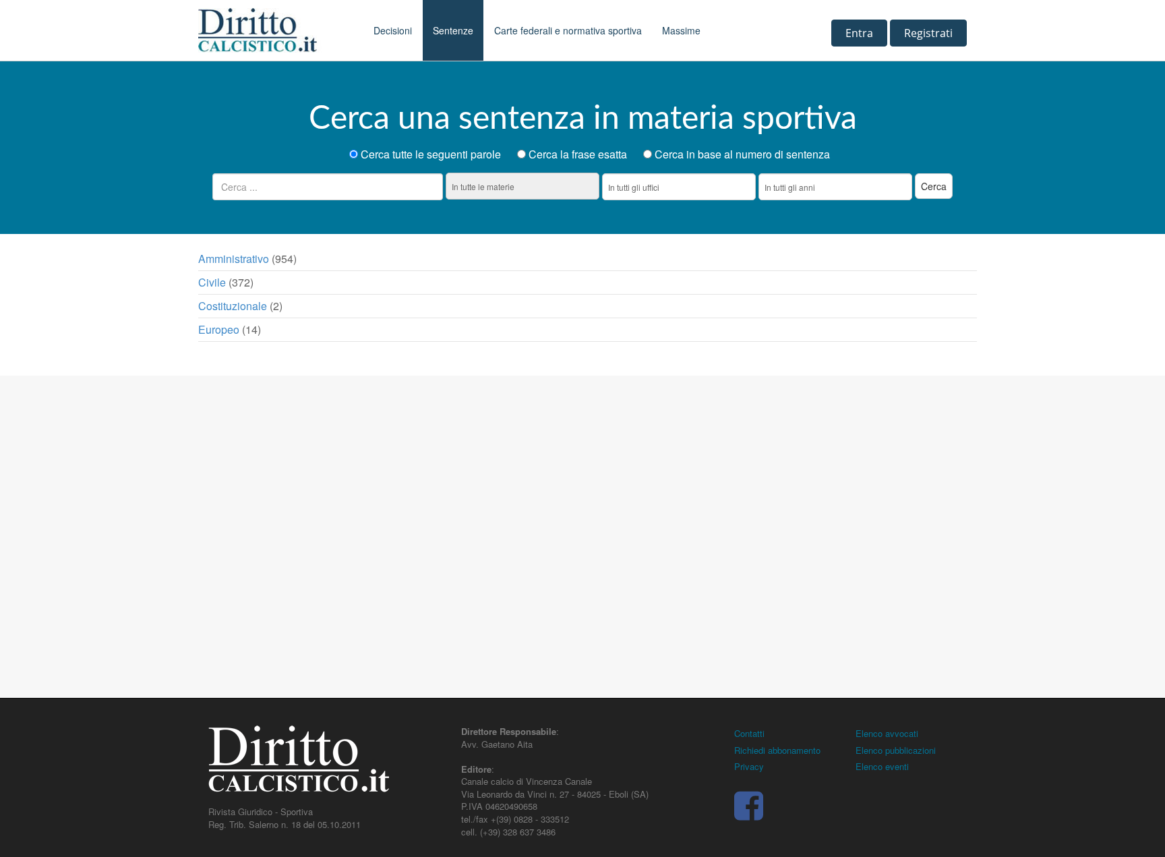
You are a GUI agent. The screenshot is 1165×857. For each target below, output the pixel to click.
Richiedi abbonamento (777, 750)
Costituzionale (232, 306)
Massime (681, 30)
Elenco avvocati (887, 733)
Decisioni (393, 30)
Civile (212, 282)
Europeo (218, 329)
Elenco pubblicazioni (896, 750)
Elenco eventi (882, 766)
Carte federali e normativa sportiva (568, 30)
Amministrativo (233, 258)
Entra (859, 33)
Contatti (749, 733)
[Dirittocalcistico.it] (275, 30)
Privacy (749, 766)
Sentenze (453, 30)
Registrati (928, 33)
